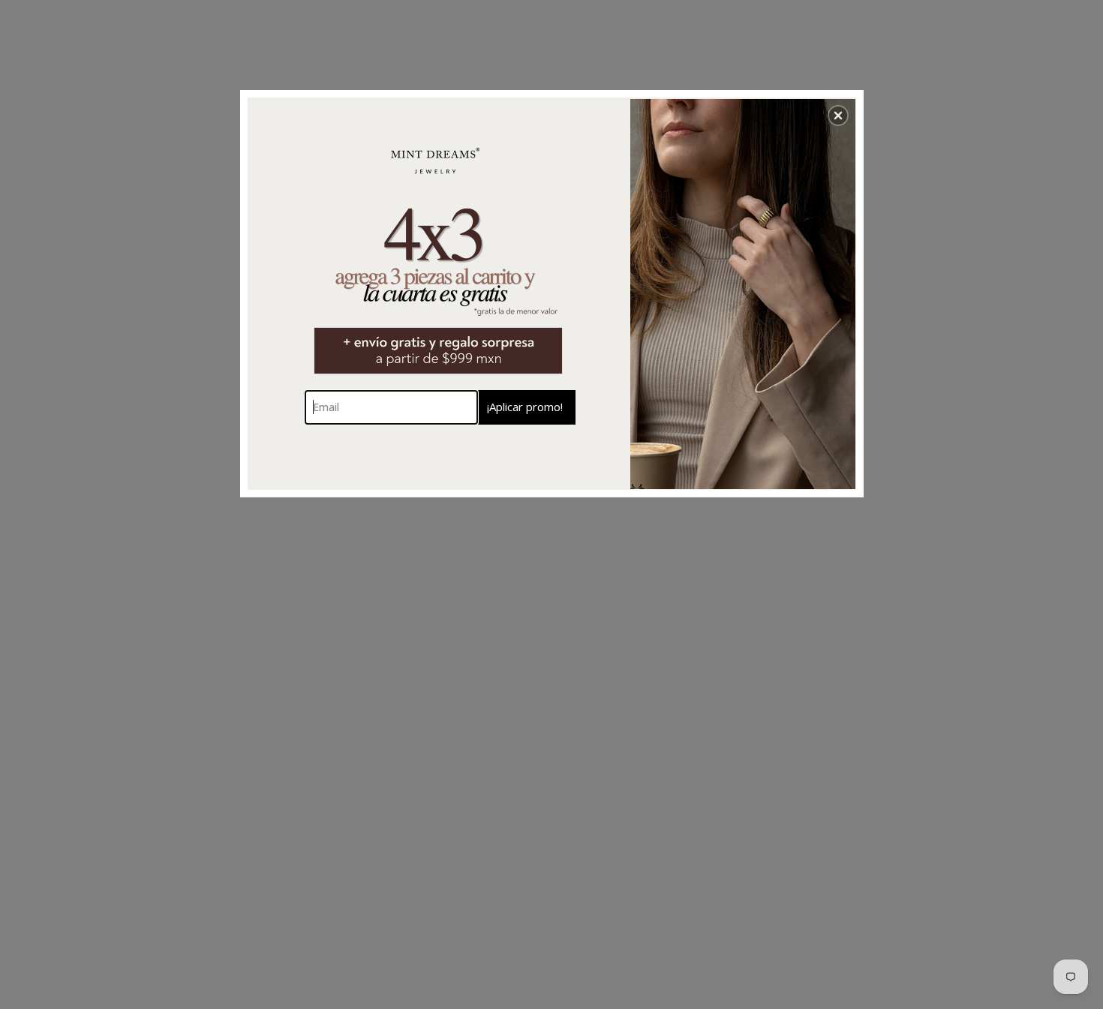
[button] (838, 116)
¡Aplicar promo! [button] (525, 406)
